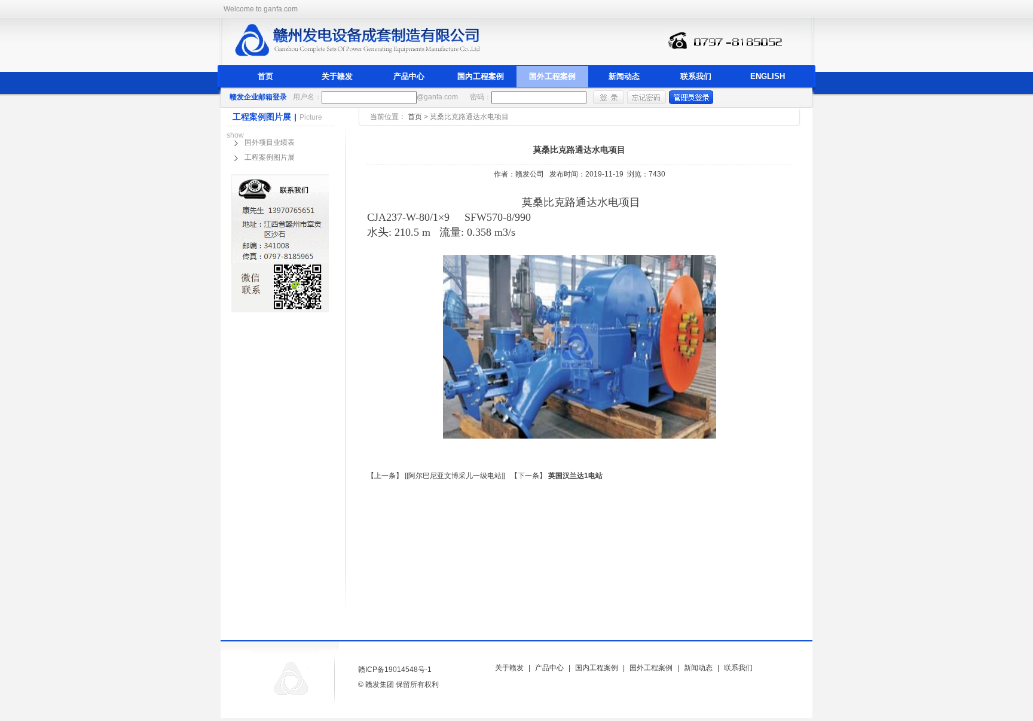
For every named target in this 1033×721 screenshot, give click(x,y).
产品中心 (408, 76)
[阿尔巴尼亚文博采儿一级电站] (455, 475)
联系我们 (695, 76)
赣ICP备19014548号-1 (395, 669)
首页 (265, 76)
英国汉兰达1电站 (575, 475)
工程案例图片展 (270, 157)
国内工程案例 (480, 76)
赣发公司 (529, 174)
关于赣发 (337, 76)
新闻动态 (624, 76)
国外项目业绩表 (270, 142)
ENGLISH (767, 76)
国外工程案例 (552, 76)
